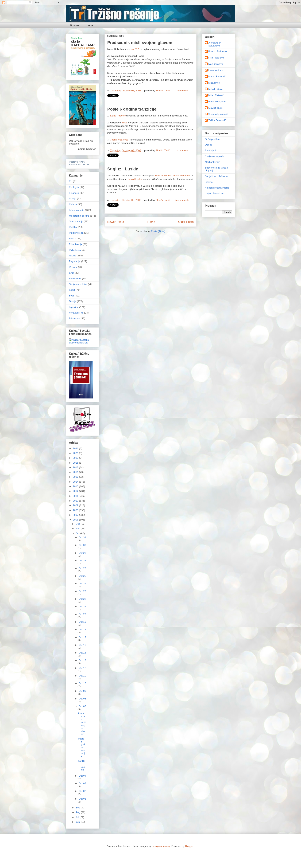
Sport (72, 289)
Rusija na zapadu (214, 156)
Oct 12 (82, 668)
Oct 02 (82, 791)
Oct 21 (82, 606)
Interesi (209, 182)
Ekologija (74, 187)
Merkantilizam (212, 162)
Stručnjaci (210, 150)
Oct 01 (82, 798)
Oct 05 (82, 706)
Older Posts (186, 222)
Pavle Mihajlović (217, 101)
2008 (76, 510)
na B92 (135, 49)
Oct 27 (82, 560)
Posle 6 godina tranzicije (131, 109)
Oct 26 (82, 568)
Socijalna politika (78, 284)
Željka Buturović (217, 120)
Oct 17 (82, 637)
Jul (78, 817)
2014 (76, 481)
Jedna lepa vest (119, 139)
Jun (78, 821)
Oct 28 (82, 552)
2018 (76, 462)
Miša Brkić (214, 82)
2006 (76, 519)
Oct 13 (82, 660)
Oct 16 (82, 645)
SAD (71, 272)
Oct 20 (82, 614)
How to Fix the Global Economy (172, 175)
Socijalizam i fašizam (216, 176)
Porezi (72, 238)
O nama (74, 25)
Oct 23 (82, 591)
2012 (76, 491)
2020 (76, 453)
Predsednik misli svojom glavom (139, 42)
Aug (78, 812)
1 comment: (181, 90)
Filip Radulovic (216, 57)
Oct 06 (82, 698)
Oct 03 (82, 783)
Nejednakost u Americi (217, 187)
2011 (76, 496)
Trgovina (74, 307)
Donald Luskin (134, 179)
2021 (76, 448)
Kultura (73, 204)
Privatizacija (75, 244)
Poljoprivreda (76, 232)
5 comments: (182, 200)
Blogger (189, 846)
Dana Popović (118, 115)
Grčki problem (212, 139)
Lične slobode (76, 210)
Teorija (72, 301)
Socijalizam (75, 278)
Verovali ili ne (76, 312)
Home (90, 25)
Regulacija (74, 261)
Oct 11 (82, 675)
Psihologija (75, 250)
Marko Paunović (217, 76)
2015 (76, 476)
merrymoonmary (161, 846)
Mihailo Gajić (215, 89)
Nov (78, 528)
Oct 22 (82, 598)
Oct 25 (82, 575)
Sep (78, 807)
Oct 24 (82, 583)
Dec (78, 523)
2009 (76, 505)
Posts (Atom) (158, 231)
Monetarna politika (79, 215)
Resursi (73, 267)
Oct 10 (82, 683)
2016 (76, 472)
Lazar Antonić (215, 70)
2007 (76, 515)
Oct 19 (82, 621)
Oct (78, 533)
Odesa (208, 144)
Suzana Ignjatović (218, 114)
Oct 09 (82, 691)
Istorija (72, 198)
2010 (76, 500)
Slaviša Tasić (215, 107)
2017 (76, 467)
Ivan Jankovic (215, 63)
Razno (72, 255)
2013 (76, 486)
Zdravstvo (74, 318)
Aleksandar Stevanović (214, 44)
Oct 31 (82, 537)
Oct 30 (82, 545)
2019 (76, 457)
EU (70, 181)
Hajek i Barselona (214, 193)
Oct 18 (82, 629)
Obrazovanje (76, 221)
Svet (71, 295)
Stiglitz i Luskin (122, 169)
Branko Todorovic (217, 51)
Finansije (74, 192)
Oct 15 (82, 652)
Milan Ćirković (216, 95)
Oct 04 (82, 775)
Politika (73, 227)
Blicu (125, 122)
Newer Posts (115, 222)
